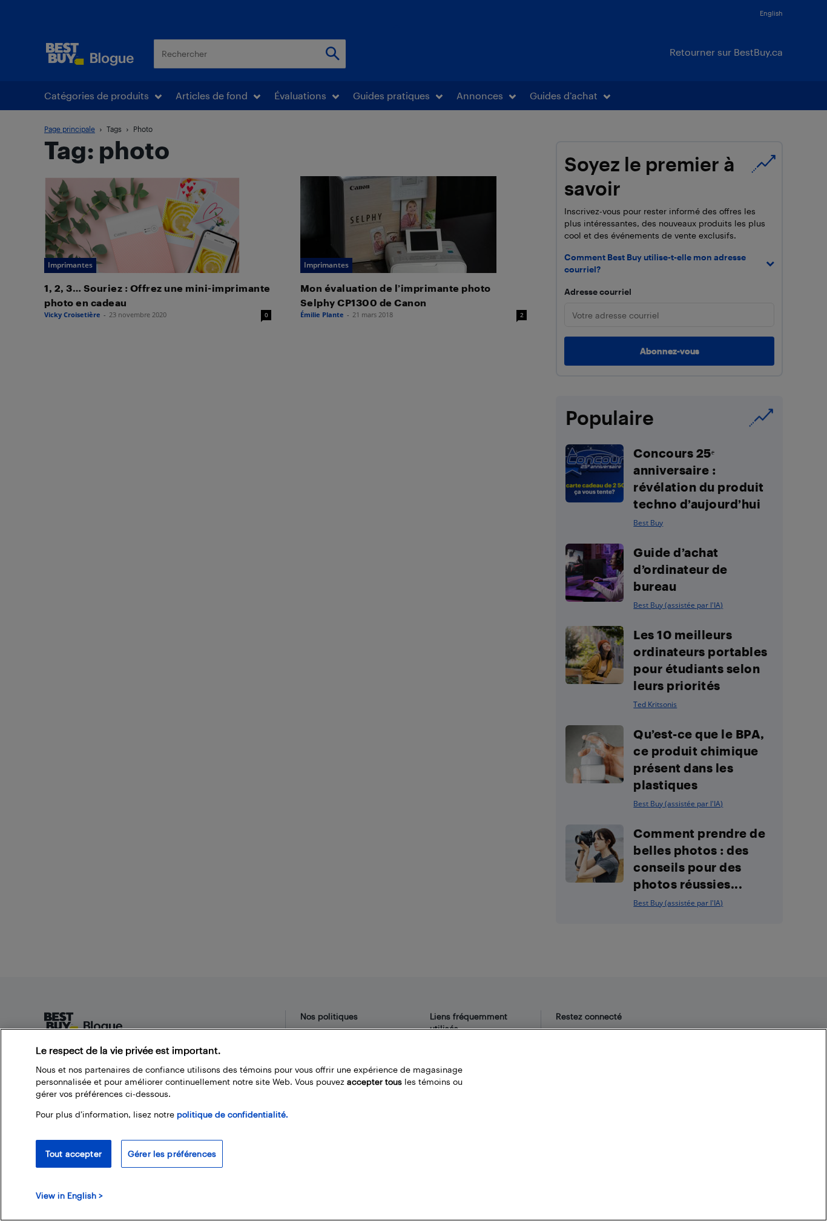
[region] (413, 1124)
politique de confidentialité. (232, 1114)
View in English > (69, 1195)
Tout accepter (73, 1153)
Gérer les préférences (172, 1153)
